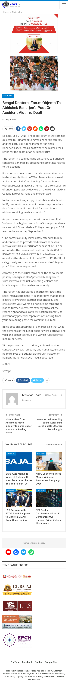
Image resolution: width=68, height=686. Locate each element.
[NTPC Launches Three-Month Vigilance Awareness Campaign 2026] (49, 461)
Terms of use (34, 679)
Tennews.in (11, 670)
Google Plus (51, 662)
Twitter (38, 662)
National (8, 95)
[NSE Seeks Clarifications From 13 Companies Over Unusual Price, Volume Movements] (49, 498)
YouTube (15, 662)
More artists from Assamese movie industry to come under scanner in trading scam (19, 426)
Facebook (27, 662)
